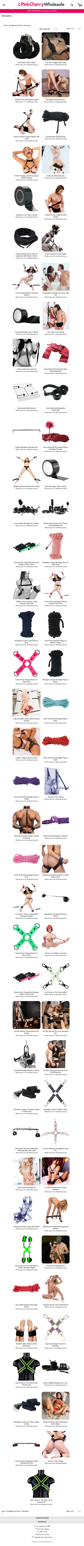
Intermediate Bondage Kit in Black (26, 523)
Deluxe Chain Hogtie (55, 1461)
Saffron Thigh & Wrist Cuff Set (26, 758)
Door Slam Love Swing (55, 332)
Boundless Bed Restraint (27, 408)
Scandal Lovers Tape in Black (26, 215)
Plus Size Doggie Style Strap (55, 62)
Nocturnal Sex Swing (55, 797)
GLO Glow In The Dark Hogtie (55, 992)
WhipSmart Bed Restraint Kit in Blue (26, 486)
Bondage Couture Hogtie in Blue (55, 1109)
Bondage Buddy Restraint (55, 99)
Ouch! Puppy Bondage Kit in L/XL (55, 1383)
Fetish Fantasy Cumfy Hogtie (55, 254)
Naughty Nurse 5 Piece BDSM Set (55, 1305)
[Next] (79, 28)
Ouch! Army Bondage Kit (56, 1266)
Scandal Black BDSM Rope (55, 137)
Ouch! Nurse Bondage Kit (26, 1187)
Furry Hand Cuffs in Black (26, 62)
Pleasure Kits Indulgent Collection (55, 836)
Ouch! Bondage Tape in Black (55, 486)
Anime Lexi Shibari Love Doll (55, 953)
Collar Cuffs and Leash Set (26, 369)
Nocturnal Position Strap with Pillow (27, 1227)
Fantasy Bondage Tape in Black (26, 332)
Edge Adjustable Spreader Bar (26, 447)
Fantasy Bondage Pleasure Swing (26, 1070)
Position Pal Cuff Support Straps (26, 99)
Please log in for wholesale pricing (27, 64)
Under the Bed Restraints (55, 176)
